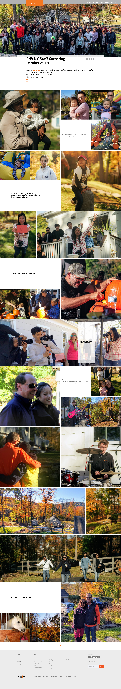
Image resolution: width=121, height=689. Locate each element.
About (101, 2)
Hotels (50, 668)
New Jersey (45, 676)
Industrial (66, 666)
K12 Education (37, 665)
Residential (51, 666)
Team (35, 680)
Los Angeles (68, 676)
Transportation (52, 661)
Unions (35, 657)
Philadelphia (54, 676)
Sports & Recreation (68, 665)
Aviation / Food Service (69, 663)
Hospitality (36, 659)
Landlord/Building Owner (68, 660)
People (107, 2)
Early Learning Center (39, 661)
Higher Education (38, 667)
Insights (113, 2)
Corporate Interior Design (53, 664)
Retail (50, 657)
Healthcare (66, 657)
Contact (19, 665)
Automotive (37, 663)
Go (100, 666)
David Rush (36, 70)
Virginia (61, 676)
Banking (51, 659)
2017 (27, 79)
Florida (74, 676)
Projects (88, 2)
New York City (37, 676)
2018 (27, 81)
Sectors (95, 2)
